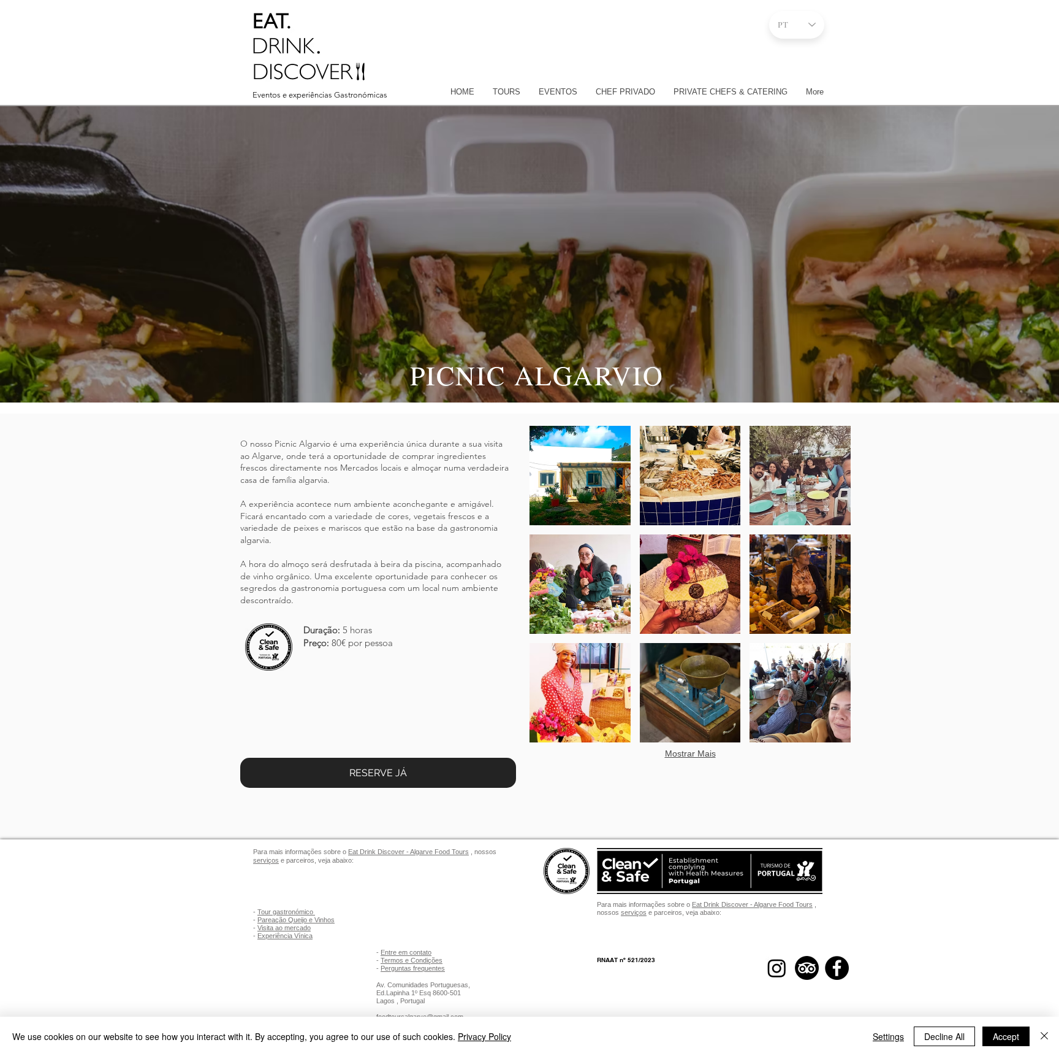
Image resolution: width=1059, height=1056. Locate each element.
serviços (266, 860)
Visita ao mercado (284, 927)
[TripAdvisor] (807, 968)
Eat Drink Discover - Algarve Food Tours (408, 851)
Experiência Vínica (285, 935)
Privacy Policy (484, 1036)
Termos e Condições (411, 960)
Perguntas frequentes (413, 968)
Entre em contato (406, 952)
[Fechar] (1044, 1036)
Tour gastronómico (286, 911)
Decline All (944, 1036)
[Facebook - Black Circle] (837, 968)
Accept (1006, 1036)
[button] (580, 475)
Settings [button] (888, 1036)
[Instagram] (777, 968)
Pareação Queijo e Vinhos (296, 919)
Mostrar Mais (690, 753)
